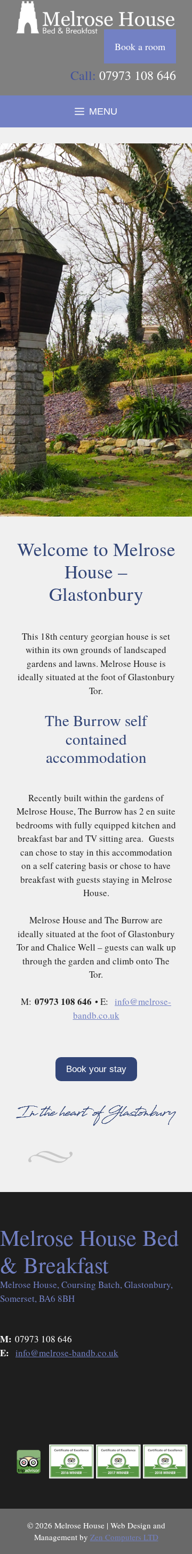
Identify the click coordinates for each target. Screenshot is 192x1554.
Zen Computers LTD (124, 1537)
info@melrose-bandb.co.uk (66, 1353)
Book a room (140, 46)
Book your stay (96, 1069)
